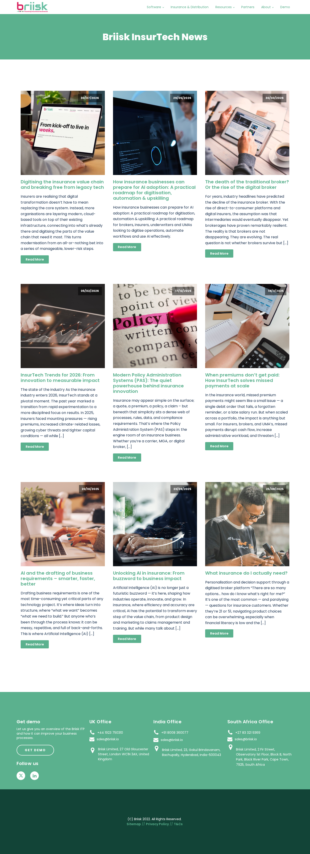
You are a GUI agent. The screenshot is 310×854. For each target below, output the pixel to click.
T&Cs (178, 824)
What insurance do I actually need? (246, 573)
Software (154, 7)
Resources (223, 7)
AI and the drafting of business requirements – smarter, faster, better (58, 578)
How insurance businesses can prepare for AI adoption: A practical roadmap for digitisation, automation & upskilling (154, 190)
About (266, 7)
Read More (35, 259)
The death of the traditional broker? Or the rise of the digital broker (247, 184)
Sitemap (134, 824)
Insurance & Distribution (190, 7)
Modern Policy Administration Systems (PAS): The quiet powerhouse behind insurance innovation (148, 383)
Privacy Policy (157, 824)
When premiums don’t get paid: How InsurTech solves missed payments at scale (242, 380)
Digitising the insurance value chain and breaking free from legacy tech (62, 184)
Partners (247, 7)
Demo (285, 7)
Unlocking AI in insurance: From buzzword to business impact (149, 575)
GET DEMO (35, 750)
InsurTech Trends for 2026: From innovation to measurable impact (60, 377)
